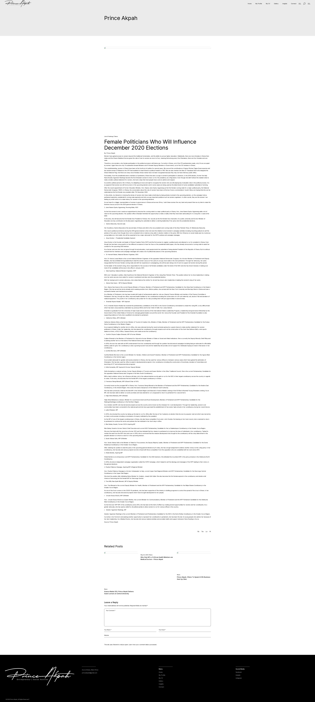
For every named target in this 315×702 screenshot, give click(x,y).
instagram (239, 678)
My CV (161, 678)
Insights (161, 684)
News (116, 136)
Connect (161, 687)
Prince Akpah (13, 699)
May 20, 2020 (144, 555)
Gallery (161, 681)
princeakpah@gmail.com (89, 673)
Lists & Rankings (108, 136)
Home (161, 672)
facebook (239, 672)
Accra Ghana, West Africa (90, 670)
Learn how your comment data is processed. (143, 644)
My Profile (162, 675)
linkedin (238, 675)
